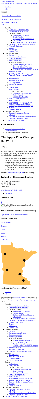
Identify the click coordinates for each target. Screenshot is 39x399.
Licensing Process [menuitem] (14, 82)
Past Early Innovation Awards (22, 344)
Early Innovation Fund (20, 342)
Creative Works (18, 313)
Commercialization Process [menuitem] (17, 57)
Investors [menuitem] (11, 107)
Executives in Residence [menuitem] (20, 97)
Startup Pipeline (14, 366)
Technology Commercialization (11, 19)
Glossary (11, 324)
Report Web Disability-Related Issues (27, 301)
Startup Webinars (14, 376)
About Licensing (14, 355)
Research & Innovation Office (11, 16)
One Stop (8, 7)
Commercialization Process (17, 333)
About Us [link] (8, 28)
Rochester (4, 236)
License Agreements (15, 360)
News (2, 23)
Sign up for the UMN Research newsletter (14, 214)
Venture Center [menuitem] (13, 88)
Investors (11, 384)
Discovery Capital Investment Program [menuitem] (21, 106)
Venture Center (13, 364)
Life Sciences (17, 317)
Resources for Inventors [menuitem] (16, 73)
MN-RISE (12, 391)
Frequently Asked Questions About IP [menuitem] (21, 75)
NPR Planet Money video (16, 173)
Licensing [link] (8, 77)
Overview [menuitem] (12, 55)
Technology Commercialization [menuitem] (19, 30)
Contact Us (13, 23)
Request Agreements (15, 337)
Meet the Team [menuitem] (13, 51)
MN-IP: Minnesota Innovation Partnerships (22, 393)
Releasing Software (15, 347)
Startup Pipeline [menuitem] (14, 89)
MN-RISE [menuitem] (12, 115)
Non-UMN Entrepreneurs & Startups (20, 378)
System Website (6, 222)
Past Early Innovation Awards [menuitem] (22, 68)
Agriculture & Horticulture (21, 311)
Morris (3, 233)
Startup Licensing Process (17, 375)
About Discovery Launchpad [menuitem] (22, 93)
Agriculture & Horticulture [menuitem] (21, 35)
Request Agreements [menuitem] (15, 60)
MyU (6, 9)
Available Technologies (16, 356)
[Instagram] (19, 203)
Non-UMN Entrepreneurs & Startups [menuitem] (20, 102)
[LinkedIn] (19, 201)
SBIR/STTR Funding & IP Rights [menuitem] (19, 104)
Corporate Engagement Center (18, 394)
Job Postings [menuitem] (13, 50)
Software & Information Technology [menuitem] (24, 42)
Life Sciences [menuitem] (17, 40)
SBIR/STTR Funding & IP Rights (19, 380)
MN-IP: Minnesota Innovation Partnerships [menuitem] (22, 117)
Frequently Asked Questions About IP (21, 351)
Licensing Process (14, 358)
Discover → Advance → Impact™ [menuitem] (16, 120)
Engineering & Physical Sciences (23, 315)
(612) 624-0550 (17, 190)
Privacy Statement (11, 301)
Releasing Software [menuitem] (15, 71)
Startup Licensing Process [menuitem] (17, 98)
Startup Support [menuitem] (18, 95)
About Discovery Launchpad (22, 369)
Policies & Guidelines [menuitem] (15, 46)
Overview (12, 331)
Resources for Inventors (16, 349)
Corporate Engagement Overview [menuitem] (19, 113)
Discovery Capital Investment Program (21, 382)
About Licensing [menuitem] (14, 78)
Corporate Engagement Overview (19, 389)
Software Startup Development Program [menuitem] (25, 69)
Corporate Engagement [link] (12, 111)
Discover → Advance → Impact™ (16, 396)
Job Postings (13, 326)
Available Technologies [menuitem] (16, 80)
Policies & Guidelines (15, 322)
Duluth (3, 229)
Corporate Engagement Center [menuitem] (18, 118)
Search (4, 12)
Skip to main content (7, 2)
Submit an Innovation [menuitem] (15, 59)
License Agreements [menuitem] (15, 84)
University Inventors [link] (11, 53)
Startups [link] (7, 86)
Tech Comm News (11, 130)
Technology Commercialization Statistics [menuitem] (21, 44)
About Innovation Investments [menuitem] (22, 64)
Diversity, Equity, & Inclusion (18, 308)
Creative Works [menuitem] (18, 37)
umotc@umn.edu (6, 190)
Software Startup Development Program (25, 346)
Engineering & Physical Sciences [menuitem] (23, 39)
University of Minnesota (19, 297)
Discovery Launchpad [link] (16, 91)
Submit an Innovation (15, 335)
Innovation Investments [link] (16, 62)
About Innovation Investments (22, 340)
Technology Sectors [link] (15, 33)
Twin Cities (4, 240)
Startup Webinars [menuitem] (14, 100)
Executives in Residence (20, 373)
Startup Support (18, 371)
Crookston (4, 226)
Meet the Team (13, 327)
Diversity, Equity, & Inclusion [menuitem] (18, 31)
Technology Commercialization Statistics (21, 320)
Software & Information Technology (24, 318)
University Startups (15, 385)
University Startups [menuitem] (15, 109)
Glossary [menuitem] (11, 48)
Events (7, 23)
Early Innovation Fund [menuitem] (20, 66)
